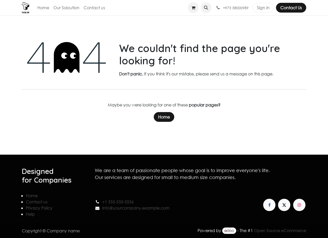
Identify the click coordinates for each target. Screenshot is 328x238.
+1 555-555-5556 (118, 201)
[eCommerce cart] (193, 7)
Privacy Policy (39, 208)
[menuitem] (43, 8)
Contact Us (291, 7)
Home (164, 117)
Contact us (36, 201)
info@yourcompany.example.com (136, 208)
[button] (206, 7)
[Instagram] (299, 205)
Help (30, 214)
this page (263, 73)
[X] (284, 205)
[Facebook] (269, 205)
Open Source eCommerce (280, 230)
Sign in (263, 7)
